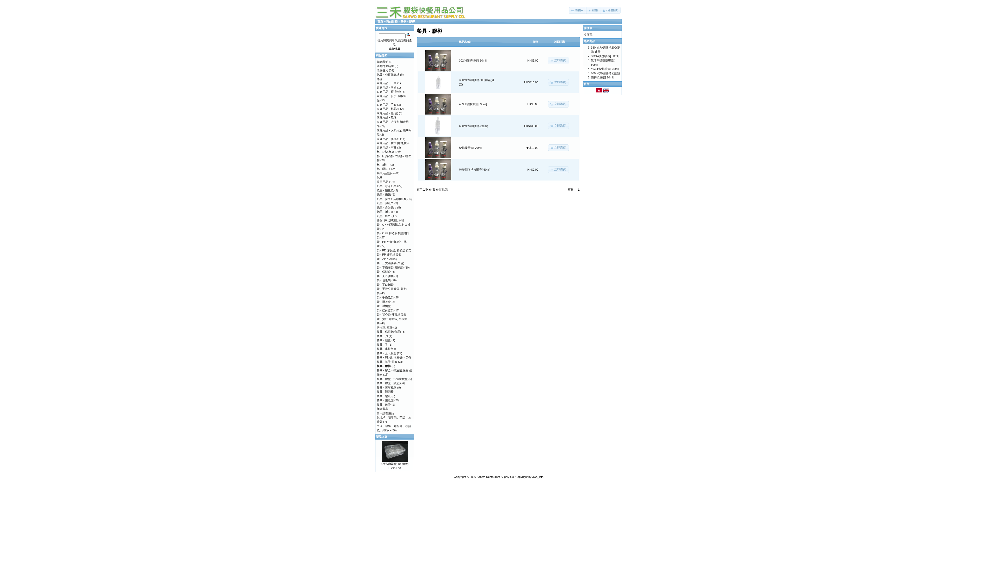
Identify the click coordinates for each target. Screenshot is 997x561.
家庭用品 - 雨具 (386, 147)
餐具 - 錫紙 (384, 396)
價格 (535, 41)
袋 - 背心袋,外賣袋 (388, 314)
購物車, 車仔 (385, 327)
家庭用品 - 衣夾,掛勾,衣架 (393, 143)
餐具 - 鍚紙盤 (385, 400)
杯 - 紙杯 (382, 164)
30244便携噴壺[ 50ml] (473, 60)
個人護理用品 (385, 413)
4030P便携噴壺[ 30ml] (473, 104)
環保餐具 (382, 70)
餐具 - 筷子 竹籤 (387, 361)
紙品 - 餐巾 (384, 216)
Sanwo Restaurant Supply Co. (496, 476)
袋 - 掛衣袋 (384, 301)
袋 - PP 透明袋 (386, 254)
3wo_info (537, 476)
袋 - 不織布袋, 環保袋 (390, 267)
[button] (578, 10)
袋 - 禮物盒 (384, 306)
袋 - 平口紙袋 (385, 284)
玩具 (379, 177)
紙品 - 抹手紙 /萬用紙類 (392, 199)
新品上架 (381, 436)
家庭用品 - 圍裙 (386, 87)
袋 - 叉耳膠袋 (385, 276)
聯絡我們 (382, 61)
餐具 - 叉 (382, 344)
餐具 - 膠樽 (408, 21)
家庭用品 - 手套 (386, 104)
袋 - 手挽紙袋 (385, 297)
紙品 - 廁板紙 (385, 190)
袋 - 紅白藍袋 (385, 310)
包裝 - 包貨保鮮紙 (388, 74)
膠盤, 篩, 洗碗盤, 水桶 (390, 220)
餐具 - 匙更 (384, 340)
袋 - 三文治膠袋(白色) (390, 263)
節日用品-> (384, 181)
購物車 (588, 28)
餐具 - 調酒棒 (385, 391)
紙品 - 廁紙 (384, 194)
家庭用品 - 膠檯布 (388, 139)
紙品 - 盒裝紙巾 (386, 207)
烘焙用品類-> (385, 173)
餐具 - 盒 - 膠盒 (386, 353)
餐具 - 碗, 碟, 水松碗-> (391, 357)
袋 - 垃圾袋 (384, 280)
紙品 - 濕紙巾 (385, 203)
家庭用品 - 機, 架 (387, 113)
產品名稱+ (465, 41)
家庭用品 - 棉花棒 (388, 108)
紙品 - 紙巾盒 (385, 211)
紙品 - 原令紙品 (386, 186)
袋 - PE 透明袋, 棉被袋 (391, 250)
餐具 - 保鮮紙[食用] (389, 331)
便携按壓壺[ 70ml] (470, 147)
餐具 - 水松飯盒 (386, 348)
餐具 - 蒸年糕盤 (386, 387)
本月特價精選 (385, 66)
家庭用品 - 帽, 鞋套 (389, 91)
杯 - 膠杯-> (383, 168)
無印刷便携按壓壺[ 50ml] (474, 169)
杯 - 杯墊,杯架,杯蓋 (389, 151)
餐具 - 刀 (382, 336)
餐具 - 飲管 (384, 404)
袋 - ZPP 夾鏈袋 (387, 259)
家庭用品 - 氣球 (386, 117)
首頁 (380, 21)
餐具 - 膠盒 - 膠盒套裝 (391, 383)
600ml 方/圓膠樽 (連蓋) (473, 126)
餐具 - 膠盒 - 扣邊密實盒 (392, 378)
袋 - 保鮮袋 (384, 271)
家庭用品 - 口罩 (386, 83)
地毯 (379, 79)
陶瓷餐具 (382, 408)
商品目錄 (392, 21)
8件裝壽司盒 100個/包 (395, 463)
